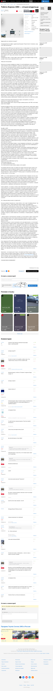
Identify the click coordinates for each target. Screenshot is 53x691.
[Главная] (3, 1)
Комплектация (27, 33)
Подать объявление (5, 661)
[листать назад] (3, 22)
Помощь (24, 685)
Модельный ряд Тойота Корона (28, 651)
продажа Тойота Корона (38, 651)
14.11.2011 (2, 577)
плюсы (41, 653)
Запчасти (26, 1)
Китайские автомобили (5, 668)
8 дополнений (22, 314)
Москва (8, 1)
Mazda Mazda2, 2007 (32, 307)
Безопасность (46, 661)
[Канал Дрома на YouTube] (26, 677)
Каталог (35, 1)
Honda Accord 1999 (14, 369)
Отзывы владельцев (18, 666)
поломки (47, 653)
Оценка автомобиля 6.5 (29, 31)
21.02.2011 (2, 500)
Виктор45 (16, 308)
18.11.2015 (2, 586)
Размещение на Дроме (47, 659)
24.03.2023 (2, 594)
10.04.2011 (2, 552)
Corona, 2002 (17, 307)
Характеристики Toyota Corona (30, 14)
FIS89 (2, 545)
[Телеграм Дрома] (30, 677)
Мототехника (17, 659)
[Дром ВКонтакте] (23, 677)
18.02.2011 (2, 446)
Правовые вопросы (34, 670)
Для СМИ (32, 685)
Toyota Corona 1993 (19, 369)
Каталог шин (33, 659)
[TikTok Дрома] (20, 677)
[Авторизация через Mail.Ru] (4, 609)
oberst (3, 308)
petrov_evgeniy (4, 328)
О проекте (20, 685)
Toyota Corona (42, 8)
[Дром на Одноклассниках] (33, 677)
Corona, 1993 (4, 326)
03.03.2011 (2, 525)
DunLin (2, 422)
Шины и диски (4, 666)
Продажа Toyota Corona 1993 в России (15, 626)
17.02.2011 (2, 342)
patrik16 (29, 328)
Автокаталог (17, 670)
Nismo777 (2, 10)
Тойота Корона (19, 651)
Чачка (2, 430)
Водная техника (18, 661)
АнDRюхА (2, 518)
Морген (29, 308)
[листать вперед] (21, 22)
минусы (44, 653)
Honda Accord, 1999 (19, 326)
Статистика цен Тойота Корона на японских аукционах (44, 13)
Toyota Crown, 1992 (6, 307)
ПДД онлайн (33, 668)
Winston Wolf (2, 393)
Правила (28, 685)
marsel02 (2, 480)
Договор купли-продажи (19, 668)
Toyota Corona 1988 (43, 57)
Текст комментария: (14, 612)
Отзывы (31, 1)
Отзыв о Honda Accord (28, 254)
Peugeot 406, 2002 (31, 326)
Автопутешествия (34, 666)
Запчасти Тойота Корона (45, 25)
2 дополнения (35, 295)
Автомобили (13, 1)
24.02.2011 (2, 508)
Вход (51, 1)
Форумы (32, 661)
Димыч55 (2, 447)
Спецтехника (4, 670)
